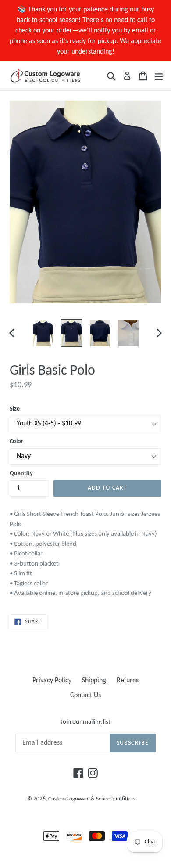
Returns (128, 680)
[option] (42, 333)
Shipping (94, 680)
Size (15, 409)
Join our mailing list (85, 722)
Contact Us (85, 695)
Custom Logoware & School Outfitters (91, 799)
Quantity (21, 473)
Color (16, 441)
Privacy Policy (51, 680)
